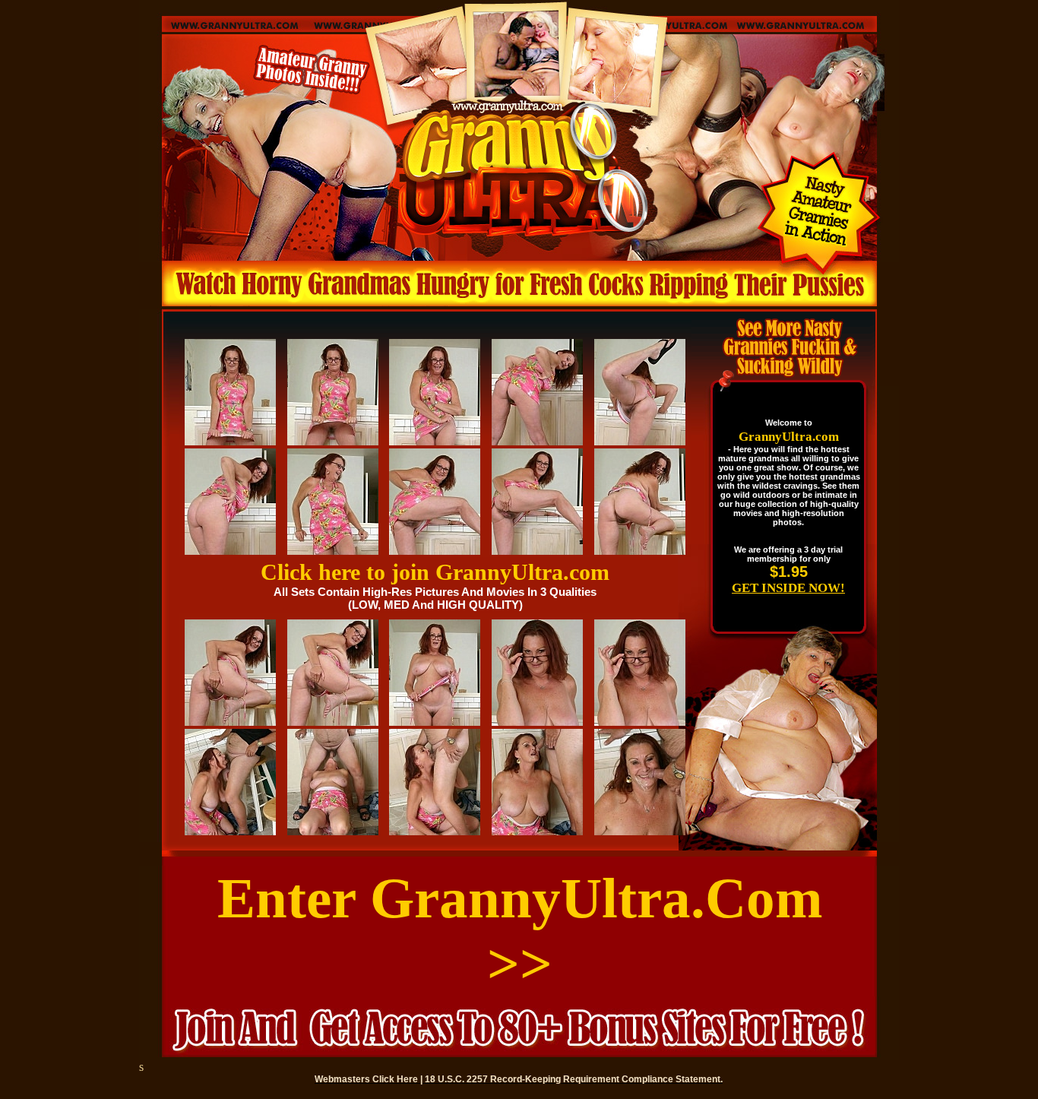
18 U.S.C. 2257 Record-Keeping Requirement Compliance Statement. (574, 1079)
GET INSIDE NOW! (788, 588)
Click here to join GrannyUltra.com (435, 571)
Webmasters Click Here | (370, 1079)
